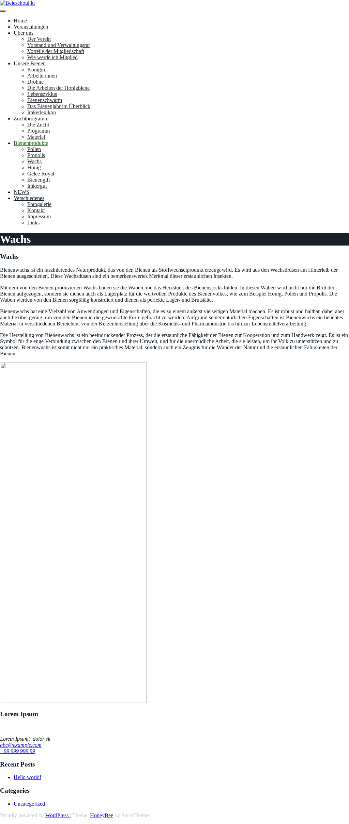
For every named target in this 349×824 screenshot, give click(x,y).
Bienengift (38, 180)
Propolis (36, 155)
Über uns (23, 33)
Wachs (34, 161)
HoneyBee (101, 815)
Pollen (34, 149)
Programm (38, 131)
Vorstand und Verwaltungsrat (58, 45)
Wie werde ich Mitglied (52, 57)
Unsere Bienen (30, 63)
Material (36, 137)
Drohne (35, 82)
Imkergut (37, 186)
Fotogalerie (39, 204)
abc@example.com (21, 745)
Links (33, 222)
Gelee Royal (40, 173)
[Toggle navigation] (2, 11)
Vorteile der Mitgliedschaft (55, 51)
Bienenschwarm (44, 100)
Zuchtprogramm (31, 118)
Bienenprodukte (31, 143)
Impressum (39, 216)
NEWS (21, 192)
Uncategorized (29, 804)
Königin (36, 69)
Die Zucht (38, 125)
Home (20, 20)
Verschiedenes (29, 198)
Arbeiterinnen (42, 76)
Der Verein (39, 39)
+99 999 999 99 (17, 751)
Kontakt (36, 210)
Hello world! (27, 777)
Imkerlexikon (41, 112)
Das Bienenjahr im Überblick (58, 106)
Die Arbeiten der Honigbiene (58, 88)
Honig (34, 167)
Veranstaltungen (31, 27)
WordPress (57, 815)
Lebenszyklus (42, 94)
